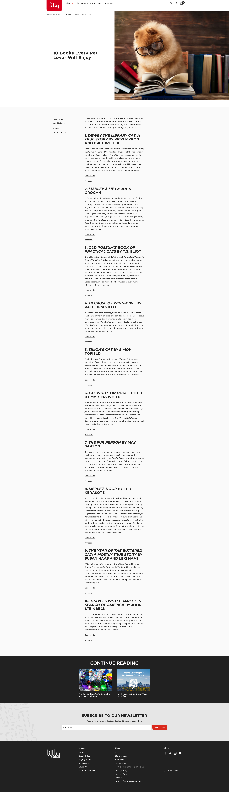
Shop (68, 3)
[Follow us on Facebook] (165, 753)
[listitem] (54, 132)
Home (49, 14)
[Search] (171, 3)
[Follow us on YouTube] (180, 753)
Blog (117, 752)
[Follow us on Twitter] (170, 753)
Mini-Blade (84, 763)
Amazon (89, 181)
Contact (109, 3)
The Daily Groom (58, 14)
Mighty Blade (85, 760)
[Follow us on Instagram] (175, 753)
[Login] (176, 3)
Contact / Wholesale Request (128, 781)
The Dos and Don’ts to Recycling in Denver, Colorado (94, 695)
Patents (118, 778)
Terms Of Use (121, 774)
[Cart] (181, 3)
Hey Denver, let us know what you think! (132, 695)
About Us (119, 760)
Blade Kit (83, 767)
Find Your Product (85, 3)
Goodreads (90, 176)
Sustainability (121, 763)
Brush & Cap (84, 756)
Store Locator (121, 756)
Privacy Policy (121, 770)
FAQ (100, 3)
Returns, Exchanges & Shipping (129, 767)
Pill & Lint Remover (87, 770)
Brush (81, 752)
